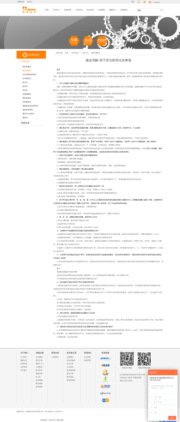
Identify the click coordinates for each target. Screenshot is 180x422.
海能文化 (23, 360)
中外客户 (23, 370)
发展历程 (23, 364)
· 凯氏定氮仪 (26, 67)
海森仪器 (39, 373)
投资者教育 (71, 380)
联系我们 (124, 10)
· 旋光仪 (24, 86)
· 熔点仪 (24, 82)
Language (156, 2)
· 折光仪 (24, 90)
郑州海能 (39, 387)
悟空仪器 (39, 360)
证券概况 (70, 357)
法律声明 (51, 420)
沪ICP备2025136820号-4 (54, 411)
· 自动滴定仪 (26, 78)
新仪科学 (39, 370)
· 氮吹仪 (24, 118)
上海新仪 (39, 367)
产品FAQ (85, 53)
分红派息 (70, 367)
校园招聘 (87, 360)
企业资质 (23, 367)
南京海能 (39, 383)
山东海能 (39, 357)
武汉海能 (39, 380)
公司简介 (23, 357)
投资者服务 (71, 360)
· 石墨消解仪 (26, 94)
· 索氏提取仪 (26, 98)
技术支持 (75, 53)
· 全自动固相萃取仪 (28, 74)
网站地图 (60, 420)
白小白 (38, 377)
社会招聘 (87, 357)
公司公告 (70, 364)
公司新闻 (54, 357)
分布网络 (101, 10)
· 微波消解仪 (26, 70)
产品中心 (56, 10)
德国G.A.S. (40, 364)
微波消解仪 (95, 53)
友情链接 (43, 420)
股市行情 (70, 373)
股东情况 (70, 377)
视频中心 (112, 10)
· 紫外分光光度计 (28, 114)
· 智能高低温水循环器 (29, 106)
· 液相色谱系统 (27, 110)
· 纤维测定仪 (26, 102)
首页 (47, 10)
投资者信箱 (71, 370)
